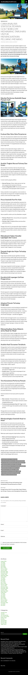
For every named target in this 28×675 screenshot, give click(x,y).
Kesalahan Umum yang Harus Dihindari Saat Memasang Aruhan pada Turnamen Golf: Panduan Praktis (13, 642)
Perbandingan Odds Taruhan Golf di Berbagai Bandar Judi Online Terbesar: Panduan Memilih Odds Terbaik (13, 652)
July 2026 (3, 562)
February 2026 (4, 569)
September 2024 (4, 591)
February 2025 (4, 584)
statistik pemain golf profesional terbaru (11, 471)
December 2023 (4, 602)
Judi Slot (3, 613)
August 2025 (3, 576)
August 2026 (3, 561)
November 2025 (4, 572)
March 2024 (3, 598)
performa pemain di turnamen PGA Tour (10, 467)
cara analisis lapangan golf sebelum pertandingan (13, 460)
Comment (3, 506)
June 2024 (3, 594)
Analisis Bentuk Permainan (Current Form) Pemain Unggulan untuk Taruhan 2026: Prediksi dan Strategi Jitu (13, 650)
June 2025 (3, 579)
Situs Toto (3, 665)
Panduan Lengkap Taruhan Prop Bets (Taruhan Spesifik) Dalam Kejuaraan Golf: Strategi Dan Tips (13, 644)
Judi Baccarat (4, 612)
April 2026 (3, 566)
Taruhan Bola (4, 620)
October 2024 (4, 589)
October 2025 (4, 574)
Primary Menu (26, 1)
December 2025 (4, 571)
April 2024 (3, 597)
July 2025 (3, 578)
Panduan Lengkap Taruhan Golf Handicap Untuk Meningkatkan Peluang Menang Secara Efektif (11, 482)
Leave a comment (13, 41)
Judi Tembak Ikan (4, 615)
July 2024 (3, 593)
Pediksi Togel (4, 617)
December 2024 (4, 587)
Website (3, 536)
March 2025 (3, 583)
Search (2, 632)
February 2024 (4, 600)
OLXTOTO (18, 671)
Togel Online (3, 624)
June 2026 (3, 563)
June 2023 (3, 604)
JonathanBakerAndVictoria (8, 2)
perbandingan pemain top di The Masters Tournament (13, 466)
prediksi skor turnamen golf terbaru (10, 469)
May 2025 (3, 580)
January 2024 (4, 601)
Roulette (3, 619)
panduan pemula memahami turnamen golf (11, 464)
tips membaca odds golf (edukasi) (9, 474)
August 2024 (3, 592)
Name (2, 524)
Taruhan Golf (4, 21)
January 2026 (4, 570)
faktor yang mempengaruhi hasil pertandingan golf (13, 462)
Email (2, 530)
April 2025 (3, 582)
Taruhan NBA (4, 622)
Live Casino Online (5, 616)
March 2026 (3, 567)
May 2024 (3, 596)
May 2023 (3, 605)
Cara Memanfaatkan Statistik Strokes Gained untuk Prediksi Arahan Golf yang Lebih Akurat (14, 647)
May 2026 (3, 565)
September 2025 (4, 575)
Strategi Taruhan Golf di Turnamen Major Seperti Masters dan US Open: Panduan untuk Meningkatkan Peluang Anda (14, 489)
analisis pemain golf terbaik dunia (9, 459)
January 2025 (4, 585)
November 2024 (4, 588)
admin (7, 41)
